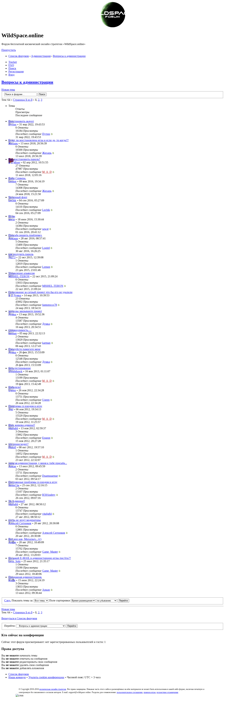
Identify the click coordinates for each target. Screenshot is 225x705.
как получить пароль (20, 254)
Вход (11, 74)
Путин (12, 124)
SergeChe (13, 485)
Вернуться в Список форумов (19, 618)
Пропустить (8, 50)
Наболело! (14, 387)
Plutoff (12, 447)
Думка (17, 295)
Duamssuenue (50, 475)
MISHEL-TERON (19, 276)
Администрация (41, 56)
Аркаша (13, 238)
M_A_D (47, 171)
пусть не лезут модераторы (24, 520)
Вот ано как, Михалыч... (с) (24, 539)
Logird (46, 247)
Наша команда (17, 677)
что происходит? (18, 444)
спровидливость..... (19, 330)
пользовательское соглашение (130, 692)
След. (7, 600)
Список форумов (18, 56)
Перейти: (9, 625)
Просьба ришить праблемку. (25, 235)
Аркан (12, 466)
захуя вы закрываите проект (25, 311)
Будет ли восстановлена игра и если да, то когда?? (38, 140)
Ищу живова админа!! (21, 425)
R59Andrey (48, 494)
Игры (11, 216)
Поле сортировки (60, 600)
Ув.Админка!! (16, 501)
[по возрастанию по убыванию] (112, 600)
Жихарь (13, 143)
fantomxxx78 (49, 304)
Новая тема (8, 89)
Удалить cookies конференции (46, 677)
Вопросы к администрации (69, 56)
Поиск (12, 68)
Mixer (16, 162)
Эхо (10, 409)
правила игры (150, 692)
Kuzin (11, 580)
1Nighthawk (15, 371)
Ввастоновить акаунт (21, 121)
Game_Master (50, 551)
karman (12, 333)
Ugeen (12, 390)
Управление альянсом (21, 273)
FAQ (11, 65)
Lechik (12, 200)
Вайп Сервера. (17, 178)
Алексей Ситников (19, 523)
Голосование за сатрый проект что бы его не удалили (40, 292)
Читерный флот (17, 197)
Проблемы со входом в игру (25, 406)
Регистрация (16, 71)
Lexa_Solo (14, 561)
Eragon (46, 437)
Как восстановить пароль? (24, 159)
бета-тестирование (19, 368)
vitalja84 (13, 428)
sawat (11, 219)
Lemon (12, 181)
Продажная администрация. (25, 577)
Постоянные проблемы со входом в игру (32, 482)
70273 (11, 257)
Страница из (22, 99)
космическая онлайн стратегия (52, 689)
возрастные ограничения (167, 692)
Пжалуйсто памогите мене (24, 349)
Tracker (12, 61)
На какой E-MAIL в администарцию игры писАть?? (39, 558)
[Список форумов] (112, 26)
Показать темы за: (23, 600)
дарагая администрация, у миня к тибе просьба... (37, 463)
